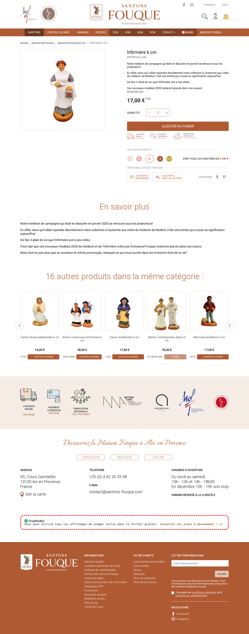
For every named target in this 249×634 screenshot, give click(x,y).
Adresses (139, 574)
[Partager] (217, 177)
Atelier (158, 457)
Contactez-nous (93, 606)
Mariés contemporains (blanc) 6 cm (167, 339)
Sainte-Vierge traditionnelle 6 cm (40, 337)
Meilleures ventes (94, 598)
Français (209, 4)
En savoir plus (135, 91)
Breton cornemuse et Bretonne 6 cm (82, 339)
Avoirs (137, 570)
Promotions (91, 590)
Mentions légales (94, 561)
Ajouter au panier (178, 126)
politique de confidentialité (191, 595)
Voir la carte (35, 494)
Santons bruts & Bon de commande (105, 582)
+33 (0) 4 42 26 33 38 (108, 476)
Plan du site (91, 602)
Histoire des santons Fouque (101, 574)
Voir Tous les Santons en (204, 158)
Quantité (133, 112)
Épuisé (175, 357)
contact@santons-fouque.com (116, 491)
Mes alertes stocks (145, 582)
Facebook (183, 614)
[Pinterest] (224, 177)
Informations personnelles (149, 561)
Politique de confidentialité (100, 570)
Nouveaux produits (95, 594)
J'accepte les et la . (198, 594)
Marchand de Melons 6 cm (209, 337)
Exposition (90, 457)
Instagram (183, 619)
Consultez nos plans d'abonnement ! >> (191, 524)
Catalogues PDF (93, 586)
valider (221, 574)
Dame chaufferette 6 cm (124, 337)
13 (169, 158)
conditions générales (204, 592)
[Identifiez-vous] (215, 16)
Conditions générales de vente (102, 566)
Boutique (124, 457)
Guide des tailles (94, 578)
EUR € (225, 4)
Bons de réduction (144, 578)
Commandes (141, 566)
